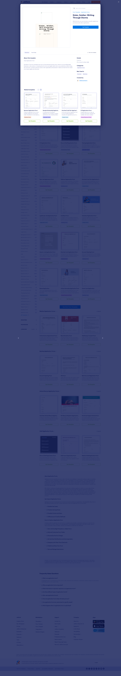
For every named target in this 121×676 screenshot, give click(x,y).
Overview (27, 52)
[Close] (118, 2)
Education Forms (46, 117)
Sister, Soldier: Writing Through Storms (83, 16)
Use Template (85, 27)
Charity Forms (65, 117)
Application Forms (85, 12)
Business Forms (27, 117)
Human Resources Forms (86, 117)
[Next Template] (103, 338)
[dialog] (60, 338)
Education (79, 74)
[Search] (74, 8)
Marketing (85, 74)
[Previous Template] (18, 338)
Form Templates (76, 12)
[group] (32, 108)
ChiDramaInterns (83, 80)
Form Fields (33, 52)
